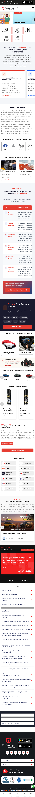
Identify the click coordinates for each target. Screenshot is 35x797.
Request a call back (17, 450)
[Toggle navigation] (33, 8)
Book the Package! (8, 12)
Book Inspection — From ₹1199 (17, 290)
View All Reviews (27, 550)
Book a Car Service (16, 327)
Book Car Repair (6, 95)
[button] (17, 590)
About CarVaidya (7, 443)
